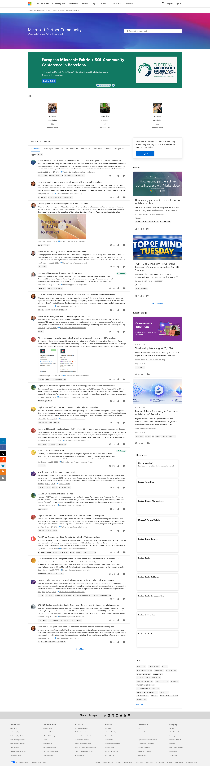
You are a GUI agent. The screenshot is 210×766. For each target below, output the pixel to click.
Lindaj (40, 193)
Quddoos (41, 616)
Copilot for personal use (17, 743)
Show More (80, 649)
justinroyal (41, 241)
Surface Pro (13, 728)
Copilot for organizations (17, 740)
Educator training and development (85, 747)
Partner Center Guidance (148, 577)
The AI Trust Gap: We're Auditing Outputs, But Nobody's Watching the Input (69, 537)
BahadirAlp (42, 419)
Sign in (145, 153)
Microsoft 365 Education (82, 740)
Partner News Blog (146, 482)
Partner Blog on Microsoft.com (151, 501)
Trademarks (149, 762)
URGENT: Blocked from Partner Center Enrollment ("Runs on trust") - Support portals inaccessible (78, 605)
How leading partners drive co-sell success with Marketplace (157, 201)
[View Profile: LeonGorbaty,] (33, 253)
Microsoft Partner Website (149, 520)
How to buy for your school (83, 743)
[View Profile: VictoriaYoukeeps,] (33, 339)
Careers (171, 728)
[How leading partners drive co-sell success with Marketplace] (157, 184)
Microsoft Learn (142, 736)
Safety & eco (160, 762)
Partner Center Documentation (151, 596)
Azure (139, 728)
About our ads (179, 762)
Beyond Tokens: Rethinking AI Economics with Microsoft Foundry (156, 412)
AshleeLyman (140, 359)
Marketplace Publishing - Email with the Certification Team (62, 251)
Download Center (49, 732)
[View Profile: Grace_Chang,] (33, 560)
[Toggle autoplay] (113, 85)
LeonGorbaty (42, 263)
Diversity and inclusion (176, 747)
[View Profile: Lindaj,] (33, 183)
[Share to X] (113, 715)
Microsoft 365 (109, 740)
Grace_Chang (42, 570)
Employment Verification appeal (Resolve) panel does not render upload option (71, 515)
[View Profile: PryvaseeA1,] (33, 538)
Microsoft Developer (144, 732)
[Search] (163, 3)
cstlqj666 (41, 397)
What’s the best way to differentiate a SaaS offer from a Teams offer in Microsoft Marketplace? (77, 338)
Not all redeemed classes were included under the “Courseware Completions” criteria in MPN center (79, 160)
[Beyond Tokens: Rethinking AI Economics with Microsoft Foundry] (157, 391)
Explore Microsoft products (18, 751)
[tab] (97, 85)
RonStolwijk (42, 527)
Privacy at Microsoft (175, 740)
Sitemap (97, 762)
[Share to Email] (129, 715)
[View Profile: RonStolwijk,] (33, 517)
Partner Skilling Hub (146, 615)
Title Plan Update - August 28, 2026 (154, 348)
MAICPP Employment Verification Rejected (55, 494)
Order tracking (48, 743)
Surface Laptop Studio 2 (17, 736)
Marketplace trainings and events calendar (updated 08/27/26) (64, 316)
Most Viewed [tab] (85, 149)
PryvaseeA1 (42, 548)
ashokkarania (140, 428)
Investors (172, 743)
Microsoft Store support (50, 736)
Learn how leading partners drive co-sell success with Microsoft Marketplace (70, 182)
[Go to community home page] (29, 3)
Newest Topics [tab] (48, 149)
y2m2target (42, 462)
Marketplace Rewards (144, 751)
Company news (173, 736)
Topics (55, 10)
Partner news (151, 428)
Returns (46, 740)
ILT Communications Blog (155, 359)
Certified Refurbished (50, 747)
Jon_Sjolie (41, 592)
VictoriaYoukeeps (44, 375)
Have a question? (145, 463)
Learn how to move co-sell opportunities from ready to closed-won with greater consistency (76, 294)
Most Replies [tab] (97, 149)
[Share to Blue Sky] (121, 715)
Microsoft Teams (110, 747)
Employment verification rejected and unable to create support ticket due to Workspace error (76, 385)
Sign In (178, 3)
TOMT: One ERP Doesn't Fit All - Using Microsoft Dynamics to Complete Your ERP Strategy (157, 267)
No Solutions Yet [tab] (72, 149)
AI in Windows (14, 747)
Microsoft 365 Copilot (111, 751)
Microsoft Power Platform (112, 743)
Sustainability (173, 755)
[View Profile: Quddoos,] (33, 606)
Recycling (169, 762)
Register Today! (49, 81)
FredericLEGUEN (44, 440)
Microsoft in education (81, 728)
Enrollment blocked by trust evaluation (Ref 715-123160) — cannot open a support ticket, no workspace (81, 429)
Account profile (48, 728)
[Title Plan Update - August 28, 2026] (157, 329)
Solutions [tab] (108, 149)
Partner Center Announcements (151, 634)
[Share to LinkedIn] (105, 715)
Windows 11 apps (15, 755)
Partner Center (144, 558)
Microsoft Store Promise (51, 751)
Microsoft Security (110, 732)
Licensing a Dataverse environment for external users (60, 273)
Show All (139, 704)
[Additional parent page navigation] (49, 10)
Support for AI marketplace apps (147, 740)
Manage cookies (128, 762)
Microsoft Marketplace (144, 747)
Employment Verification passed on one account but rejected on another (68, 407)
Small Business (109, 755)
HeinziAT (41, 483)
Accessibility (173, 751)
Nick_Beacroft (43, 284)
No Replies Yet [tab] (119, 149)
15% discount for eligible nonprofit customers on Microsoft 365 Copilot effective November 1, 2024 (79, 558)
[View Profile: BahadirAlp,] (33, 409)
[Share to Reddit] (117, 715)
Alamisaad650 (43, 172)
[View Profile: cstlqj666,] (33, 387)
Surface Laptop (14, 732)
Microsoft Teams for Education (84, 736)
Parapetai (41, 505)
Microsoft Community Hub (36, 10)
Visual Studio (142, 755)
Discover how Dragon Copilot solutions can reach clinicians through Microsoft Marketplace (76, 626)
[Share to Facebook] (109, 715)
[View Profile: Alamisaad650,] (33, 162)
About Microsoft (174, 732)
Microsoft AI (108, 728)
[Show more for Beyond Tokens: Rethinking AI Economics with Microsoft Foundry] (174, 436)
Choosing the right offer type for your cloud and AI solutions (63, 203)
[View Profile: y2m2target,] (33, 452)
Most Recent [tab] (35, 149)
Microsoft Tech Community (145, 743)
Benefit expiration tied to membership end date (57, 472)
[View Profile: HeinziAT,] (33, 473)
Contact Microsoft (108, 762)
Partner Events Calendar (148, 539)
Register (170, 3)
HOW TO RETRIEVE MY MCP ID (51, 450)
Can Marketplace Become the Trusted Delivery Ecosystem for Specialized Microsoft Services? (76, 580)
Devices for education (81, 732)
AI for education (79, 755)
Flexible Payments (49, 755)
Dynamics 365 (109, 736)
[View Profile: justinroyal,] (33, 205)
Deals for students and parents (84, 751)
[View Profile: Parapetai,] (33, 495)
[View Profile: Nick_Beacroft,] (33, 274)
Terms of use (139, 762)
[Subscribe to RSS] (125, 715)
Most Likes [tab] (59, 149)
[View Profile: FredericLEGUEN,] (33, 430)
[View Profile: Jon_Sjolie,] (33, 582)
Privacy (118, 762)
